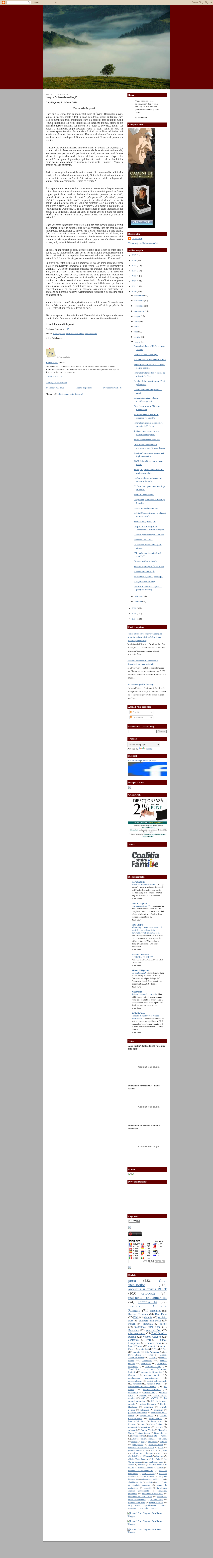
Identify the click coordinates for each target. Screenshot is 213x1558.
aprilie (137, 336)
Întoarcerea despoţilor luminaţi (140, 684)
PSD (165, 1348)
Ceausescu (159, 1456)
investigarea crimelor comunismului (147, 1489)
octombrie (139, 305)
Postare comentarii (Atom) (71, 393)
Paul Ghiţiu (137, 924)
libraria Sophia (138, 1435)
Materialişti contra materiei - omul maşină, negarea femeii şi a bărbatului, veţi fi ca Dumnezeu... (147, 930)
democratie (133, 1392)
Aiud (158, 1482)
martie (137, 341)
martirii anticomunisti (157, 1380)
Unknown (137, 238)
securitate (152, 1435)
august (137, 316)
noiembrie (139, 300)
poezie (163, 1323)
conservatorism (135, 1380)
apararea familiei (152, 1374)
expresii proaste (59, 333)
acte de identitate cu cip (154, 1461)
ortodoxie (148, 1293)
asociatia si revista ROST (147, 1288)
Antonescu (147, 1360)
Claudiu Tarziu (134, 761)
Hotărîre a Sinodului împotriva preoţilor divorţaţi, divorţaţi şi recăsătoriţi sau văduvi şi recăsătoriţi (144, 637)
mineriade (141, 1464)
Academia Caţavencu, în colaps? (148, 576)
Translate (149, 748)
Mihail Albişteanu (140, 970)
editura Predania (156, 1424)
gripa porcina (137, 1444)
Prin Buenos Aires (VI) (142, 905)
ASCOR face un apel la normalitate (150, 359)
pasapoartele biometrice (139, 1427)
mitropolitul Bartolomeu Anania (141, 1447)
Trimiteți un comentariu (56, 382)
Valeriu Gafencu (152, 1336)
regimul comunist (156, 1502)
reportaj (151, 1346)
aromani (134, 1441)
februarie (138, 596)
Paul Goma (162, 1438)
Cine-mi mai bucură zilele (145, 561)
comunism (155, 1310)
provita (164, 1450)
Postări (135, 712)
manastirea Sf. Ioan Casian (140, 1496)
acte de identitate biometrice (147, 1483)
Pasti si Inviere (91, 333)
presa (132, 1280)
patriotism (158, 1409)
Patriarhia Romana (147, 1438)
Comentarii (137, 717)
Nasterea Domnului (147, 1403)
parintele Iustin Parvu (150, 1320)
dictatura (163, 1441)
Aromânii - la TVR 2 (143, 539)
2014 (134, 270)
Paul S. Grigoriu (139, 903)
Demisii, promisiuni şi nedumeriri (149, 534)
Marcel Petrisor (135, 1346)
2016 (134, 260)
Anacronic (137, 991)
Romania (132, 1424)
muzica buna (154, 1343)
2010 (134, 291)
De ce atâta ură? (139, 972)
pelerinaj (154, 1450)
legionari (143, 1395)
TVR (148, 1340)
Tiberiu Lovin (160, 1432)
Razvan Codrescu (138, 1314)
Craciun (131, 1374)
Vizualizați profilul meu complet (143, 243)
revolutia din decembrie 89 (140, 1470)
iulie (136, 321)
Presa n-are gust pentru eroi (146, 507)
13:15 (67, 329)
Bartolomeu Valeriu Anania (142, 1386)
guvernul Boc (153, 1330)
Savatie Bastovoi (147, 1476)
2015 (134, 265)
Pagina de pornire (84, 387)
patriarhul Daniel (154, 1383)
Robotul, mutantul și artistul (144, 994)
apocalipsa (148, 1406)
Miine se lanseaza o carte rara (147, 439)
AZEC (133, 1438)
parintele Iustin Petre (136, 1502)
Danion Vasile (147, 1430)
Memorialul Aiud (136, 1421)
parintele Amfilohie (145, 1467)
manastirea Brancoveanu (152, 1493)
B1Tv (160, 1453)
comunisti (147, 1488)
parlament (137, 1383)
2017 (134, 255)
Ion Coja (156, 1459)
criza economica (136, 1333)
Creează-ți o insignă (149, 761)
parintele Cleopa (156, 1499)
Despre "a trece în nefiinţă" (62, 97)
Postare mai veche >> (113, 387)
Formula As (147, 1301)
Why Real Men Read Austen (144, 884)
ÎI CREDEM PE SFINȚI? (143, 957)
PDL (135, 1317)
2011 (134, 286)
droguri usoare (134, 1505)
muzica (154, 1508)
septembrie (139, 311)
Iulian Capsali (52, 362)
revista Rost (143, 1348)
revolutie (159, 1427)
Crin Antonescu (152, 1351)
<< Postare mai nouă (55, 387)
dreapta (148, 1317)
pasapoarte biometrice (151, 1372)
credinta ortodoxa (152, 1389)
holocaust (144, 1409)
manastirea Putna (156, 1444)
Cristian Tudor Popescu (138, 1459)
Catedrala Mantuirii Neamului (140, 1456)
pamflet (160, 1447)
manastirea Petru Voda (147, 1327)
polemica (160, 1467)
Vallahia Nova (138, 1013)
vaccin (164, 1435)
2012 (134, 281)
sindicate (149, 1482)
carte (142, 1441)
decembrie (139, 295)
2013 (134, 275)
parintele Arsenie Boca (137, 1450)
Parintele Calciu (153, 1366)
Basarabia (133, 1330)
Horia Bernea (155, 1418)
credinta (136, 1351)
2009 (134, 608)
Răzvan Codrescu (140, 954)
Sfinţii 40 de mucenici (144, 494)
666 (143, 1398)
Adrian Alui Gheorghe (142, 1453)
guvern (131, 1323)
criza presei (152, 1441)
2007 (134, 618)
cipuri (142, 1424)
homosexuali (149, 1392)
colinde (131, 1464)
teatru (150, 1354)
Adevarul (132, 1430)
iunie (137, 326)
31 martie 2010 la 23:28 (54, 376)
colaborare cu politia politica (152, 1479)
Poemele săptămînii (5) (144, 571)
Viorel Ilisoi (134, 1369)
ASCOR (154, 1398)
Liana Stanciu (144, 1432)
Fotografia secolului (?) (144, 581)
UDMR (152, 1357)
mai (136, 331)
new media (144, 1508)
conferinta (133, 1340)
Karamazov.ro (138, 881)
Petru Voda (156, 1421)
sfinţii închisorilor (135, 1482)
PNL (156, 1348)
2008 (134, 613)
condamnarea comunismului (143, 1377)
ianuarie (138, 601)
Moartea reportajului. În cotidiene (149, 566)
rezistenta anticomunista (147, 1297)
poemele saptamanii (137, 1412)
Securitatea (146, 1363)
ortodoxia (148, 1323)
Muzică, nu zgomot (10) (144, 521)
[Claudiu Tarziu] (157, 775)
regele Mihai (146, 1415)
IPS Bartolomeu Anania (75, 333)
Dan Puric (161, 1314)
